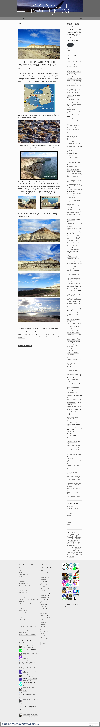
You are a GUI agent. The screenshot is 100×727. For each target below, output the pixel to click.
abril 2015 (43, 633)
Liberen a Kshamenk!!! (73, 115)
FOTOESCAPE (70, 449)
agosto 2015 (43, 624)
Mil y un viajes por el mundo (26, 597)
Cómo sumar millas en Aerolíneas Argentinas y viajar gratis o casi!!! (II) (74, 136)
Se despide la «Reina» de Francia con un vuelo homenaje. (73, 354)
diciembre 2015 (44, 618)
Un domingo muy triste (73, 309)
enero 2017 (43, 591)
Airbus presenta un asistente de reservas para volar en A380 (74, 152)
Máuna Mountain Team (25, 568)
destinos (73, 546)
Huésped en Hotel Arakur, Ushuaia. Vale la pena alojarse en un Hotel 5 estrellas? (74, 198)
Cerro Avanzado (47, 334)
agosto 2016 (43, 600)
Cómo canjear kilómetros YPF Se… (30, 672)
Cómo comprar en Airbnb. (73, 232)
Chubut (53, 334)
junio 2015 (43, 629)
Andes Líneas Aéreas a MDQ (74, 193)
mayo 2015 (43, 631)
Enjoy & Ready (22, 619)
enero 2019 (43, 570)
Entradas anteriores (25, 345)
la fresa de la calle (23, 632)
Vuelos (68, 527)
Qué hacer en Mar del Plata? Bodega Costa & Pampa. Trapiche (74, 109)
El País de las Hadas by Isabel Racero (28, 604)
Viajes (29, 334)
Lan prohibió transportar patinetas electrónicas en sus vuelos (73, 394)
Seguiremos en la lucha (73, 492)
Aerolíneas (70, 506)
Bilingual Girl (22, 613)
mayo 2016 (43, 606)
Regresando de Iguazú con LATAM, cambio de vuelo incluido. (73, 256)
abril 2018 (43, 582)
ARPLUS (72, 540)
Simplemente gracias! (72, 359)
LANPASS (72, 549)
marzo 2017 (43, 586)
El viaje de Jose (22, 577)
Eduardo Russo (26, 646)
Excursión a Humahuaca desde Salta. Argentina (73, 388)
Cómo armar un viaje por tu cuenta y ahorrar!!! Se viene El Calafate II (74, 180)
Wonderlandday (23, 615)
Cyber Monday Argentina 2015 (71, 459)
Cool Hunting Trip (23, 590)
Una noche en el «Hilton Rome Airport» (73, 318)
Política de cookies (35, 724)
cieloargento (22, 595)
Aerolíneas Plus (74, 538)
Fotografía (69, 513)
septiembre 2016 (44, 597)
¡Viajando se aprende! (24, 622)
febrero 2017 (43, 588)
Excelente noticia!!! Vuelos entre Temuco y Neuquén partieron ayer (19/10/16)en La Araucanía (74, 212)
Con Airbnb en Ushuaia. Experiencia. (72, 205)
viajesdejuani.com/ (23, 583)
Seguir (70, 45)
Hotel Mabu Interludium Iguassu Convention (73, 250)
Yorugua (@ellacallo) (31, 661)
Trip (71, 554)
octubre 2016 (43, 595)
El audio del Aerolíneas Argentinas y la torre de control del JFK (74, 175)
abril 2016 (43, 609)
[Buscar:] (81, 18)
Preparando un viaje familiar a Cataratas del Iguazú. (74, 279)
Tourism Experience (24, 606)
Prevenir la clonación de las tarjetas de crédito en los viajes (74, 408)
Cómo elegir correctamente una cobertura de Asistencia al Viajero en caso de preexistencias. (74, 400)
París (68, 438)
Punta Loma (36, 336)
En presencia (22, 570)
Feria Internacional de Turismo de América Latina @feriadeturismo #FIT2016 (74, 237)
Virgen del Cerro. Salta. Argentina (71, 364)
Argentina (39, 334)
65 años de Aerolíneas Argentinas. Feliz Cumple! (74, 412)
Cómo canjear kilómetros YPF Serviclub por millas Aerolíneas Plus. (73, 129)
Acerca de (21, 18)
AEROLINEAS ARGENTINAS (74, 509)
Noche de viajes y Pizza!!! (73, 488)
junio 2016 (43, 604)
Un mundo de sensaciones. (73, 349)
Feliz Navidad (70, 383)
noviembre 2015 (44, 620)
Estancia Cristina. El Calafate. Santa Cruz (73, 454)
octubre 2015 (43, 622)
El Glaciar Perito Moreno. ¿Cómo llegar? (73, 162)
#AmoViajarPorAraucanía (73, 189)
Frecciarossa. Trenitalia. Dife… (29, 646)
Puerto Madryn (29, 336)
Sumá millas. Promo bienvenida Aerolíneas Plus (74, 484)
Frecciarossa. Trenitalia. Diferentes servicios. (73, 289)
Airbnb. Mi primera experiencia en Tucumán (73, 304)
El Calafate (78, 545)
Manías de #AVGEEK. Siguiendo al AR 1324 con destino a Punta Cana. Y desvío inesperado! (74, 72)
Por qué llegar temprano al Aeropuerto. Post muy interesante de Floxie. (74, 299)
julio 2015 (42, 627)
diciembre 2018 (44, 573)
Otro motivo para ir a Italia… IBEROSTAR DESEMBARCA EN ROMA (74, 80)
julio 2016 (42, 602)
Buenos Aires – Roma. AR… (30, 654)
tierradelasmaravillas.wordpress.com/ (28, 627)
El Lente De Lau (22, 579)
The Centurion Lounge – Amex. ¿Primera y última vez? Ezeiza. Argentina (73, 339)
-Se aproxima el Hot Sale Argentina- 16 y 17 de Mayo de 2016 (74, 314)
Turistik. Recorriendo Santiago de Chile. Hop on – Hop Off (74, 472)
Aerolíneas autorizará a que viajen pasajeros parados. (74, 375)
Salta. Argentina (71, 432)
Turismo (25, 334)
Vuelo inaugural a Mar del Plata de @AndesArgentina (74, 185)
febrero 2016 (43, 613)
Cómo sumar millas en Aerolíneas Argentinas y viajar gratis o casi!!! (74, 285)
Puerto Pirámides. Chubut (73, 496)
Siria (68, 435)
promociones (74, 551)
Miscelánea (70, 518)
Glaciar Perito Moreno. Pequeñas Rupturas (73, 156)
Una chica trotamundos (25, 624)
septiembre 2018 (44, 579)
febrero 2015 (43, 638)
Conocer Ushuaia (23, 608)
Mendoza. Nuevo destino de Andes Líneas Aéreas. (74, 119)
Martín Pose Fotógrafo (24, 586)
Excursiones (21, 336)
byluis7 (20, 617)
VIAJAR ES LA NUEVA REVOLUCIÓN (28, 599)
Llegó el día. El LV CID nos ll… (31, 668)
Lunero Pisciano (23, 610)
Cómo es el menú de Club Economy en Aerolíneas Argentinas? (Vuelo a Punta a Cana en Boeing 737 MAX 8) (74, 64)
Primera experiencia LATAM (74, 274)
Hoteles (69, 515)
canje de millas (78, 540)
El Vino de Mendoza (24, 588)
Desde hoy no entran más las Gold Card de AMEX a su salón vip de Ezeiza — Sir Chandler (74, 324)
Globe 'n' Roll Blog (23, 630)
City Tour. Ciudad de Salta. (73, 428)
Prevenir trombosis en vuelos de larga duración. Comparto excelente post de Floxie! (74, 263)
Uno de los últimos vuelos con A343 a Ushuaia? (74, 218)
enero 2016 (43, 615)
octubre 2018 (43, 577)
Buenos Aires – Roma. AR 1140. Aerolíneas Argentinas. (74, 333)
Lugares (75, 549)
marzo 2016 (43, 611)
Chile (68, 542)
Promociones (70, 520)
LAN (69, 549)
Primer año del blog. (72, 345)
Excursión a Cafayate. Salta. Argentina (72, 418)
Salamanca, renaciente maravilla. (27, 634)
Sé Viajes (21, 572)
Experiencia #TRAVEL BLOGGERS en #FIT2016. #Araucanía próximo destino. (74, 226)
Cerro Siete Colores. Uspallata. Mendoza (72, 440)
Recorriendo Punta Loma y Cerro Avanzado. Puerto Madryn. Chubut (73, 465)
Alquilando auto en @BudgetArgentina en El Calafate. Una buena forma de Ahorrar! (74, 169)
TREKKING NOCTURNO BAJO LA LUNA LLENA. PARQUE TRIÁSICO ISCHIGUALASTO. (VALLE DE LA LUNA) (74, 102)
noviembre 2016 (44, 593)
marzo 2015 (43, 636)
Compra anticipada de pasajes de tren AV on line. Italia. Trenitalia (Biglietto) (74, 477)
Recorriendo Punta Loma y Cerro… (30, 663)
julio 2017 (42, 584)
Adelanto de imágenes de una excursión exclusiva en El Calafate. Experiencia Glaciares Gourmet (74, 144)
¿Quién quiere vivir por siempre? (72, 423)
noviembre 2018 (44, 575)
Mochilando (22, 581)
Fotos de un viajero (23, 592)
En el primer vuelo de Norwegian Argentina (72, 84)
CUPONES (71, 542)
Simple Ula (21, 601)
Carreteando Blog (23, 574)
